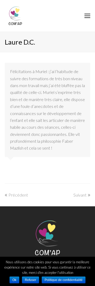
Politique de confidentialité (64, 280)
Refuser (30, 280)
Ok (14, 280)
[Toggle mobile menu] (87, 16)
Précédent (18, 194)
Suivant (80, 194)
